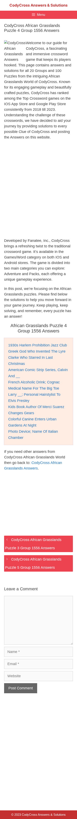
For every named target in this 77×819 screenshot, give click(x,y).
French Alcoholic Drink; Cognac (34, 382)
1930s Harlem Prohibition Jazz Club (37, 345)
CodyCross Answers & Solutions (38, 5)
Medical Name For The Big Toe (33, 388)
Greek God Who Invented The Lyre (37, 351)
